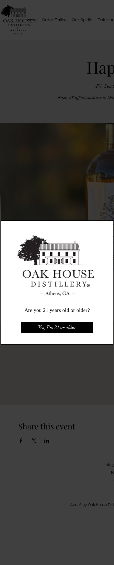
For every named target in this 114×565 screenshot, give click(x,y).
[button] (57, 327)
